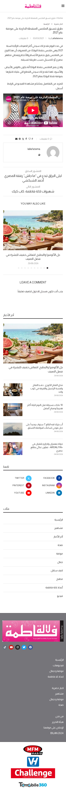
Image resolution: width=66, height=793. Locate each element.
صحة (60, 545)
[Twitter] (24, 647)
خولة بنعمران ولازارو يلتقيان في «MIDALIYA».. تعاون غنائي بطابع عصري (47, 447)
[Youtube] (11, 647)
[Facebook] (30, 647)
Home (60, 18)
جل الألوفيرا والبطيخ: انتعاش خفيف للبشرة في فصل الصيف (36, 369)
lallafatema (57, 38)
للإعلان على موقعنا (54, 727)
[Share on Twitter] (23, 139)
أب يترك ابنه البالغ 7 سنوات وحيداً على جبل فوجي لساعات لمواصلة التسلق (44, 426)
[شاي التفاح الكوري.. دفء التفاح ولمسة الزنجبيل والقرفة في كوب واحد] (12, 389)
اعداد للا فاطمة (56, 676)
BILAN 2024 (57, 733)
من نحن (59, 716)
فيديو (60, 596)
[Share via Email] (16, 139)
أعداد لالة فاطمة (54, 587)
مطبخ (59, 579)
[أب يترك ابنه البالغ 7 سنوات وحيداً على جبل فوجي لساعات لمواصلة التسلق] (12, 429)
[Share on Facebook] (26, 139)
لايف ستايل (57, 570)
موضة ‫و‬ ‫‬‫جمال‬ (56, 671)
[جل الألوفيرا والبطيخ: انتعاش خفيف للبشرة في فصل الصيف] (33, 230)
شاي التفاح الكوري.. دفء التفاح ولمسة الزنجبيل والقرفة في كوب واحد (46, 388)
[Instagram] (17, 647)
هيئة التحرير (58, 722)
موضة (59, 553)
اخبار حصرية (58, 688)
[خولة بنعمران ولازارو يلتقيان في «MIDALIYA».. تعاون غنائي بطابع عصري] (12, 448)
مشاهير (58, 528)
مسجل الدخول (39, 291)
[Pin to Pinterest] (20, 139)
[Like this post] (30, 139)
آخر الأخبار (58, 536)
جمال (60, 562)
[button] (6, 239)
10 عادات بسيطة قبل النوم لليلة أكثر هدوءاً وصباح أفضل (45, 407)
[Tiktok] (4, 647)
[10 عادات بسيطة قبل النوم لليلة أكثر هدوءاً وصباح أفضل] (12, 409)
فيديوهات (58, 665)
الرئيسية (58, 519)
